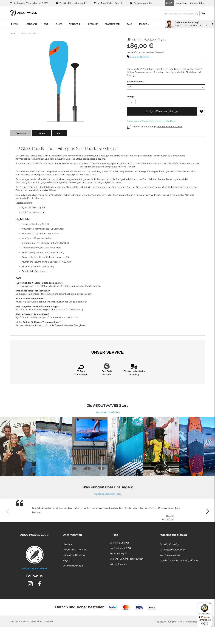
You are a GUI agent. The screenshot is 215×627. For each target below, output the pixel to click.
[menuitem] (14, 24)
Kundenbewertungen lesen (107, 494)
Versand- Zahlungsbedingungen (126, 559)
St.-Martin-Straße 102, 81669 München (179, 560)
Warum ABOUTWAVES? (75, 549)
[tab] (20, 133)
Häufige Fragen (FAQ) (120, 548)
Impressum (161, 622)
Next (207, 511)
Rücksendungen (118, 553)
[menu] (107, 24)
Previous (8, 511)
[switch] (204, 623)
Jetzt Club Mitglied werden (34, 568)
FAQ (59, 133)
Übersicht (21, 133)
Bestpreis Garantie (139, 57)
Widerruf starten (118, 564)
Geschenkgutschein (73, 565)
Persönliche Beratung (74, 555)
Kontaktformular (172, 555)
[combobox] (181, 13)
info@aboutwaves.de (175, 549)
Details (41, 133)
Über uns (67, 544)
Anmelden (181, 3)
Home (12, 33)
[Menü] (210, 604)
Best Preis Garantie (119, 542)
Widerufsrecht (192, 622)
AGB (170, 622)
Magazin (67, 560)
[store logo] (23, 13)
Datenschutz (178, 622)
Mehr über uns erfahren (108, 412)
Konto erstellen (197, 3)
